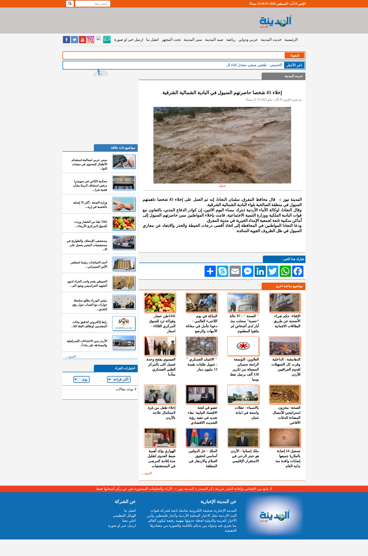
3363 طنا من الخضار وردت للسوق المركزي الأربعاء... (90, 224)
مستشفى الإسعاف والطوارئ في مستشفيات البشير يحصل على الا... (87, 245)
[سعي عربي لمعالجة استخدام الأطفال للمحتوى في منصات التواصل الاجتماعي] (123, 161)
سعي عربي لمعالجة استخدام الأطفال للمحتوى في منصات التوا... (89, 164)
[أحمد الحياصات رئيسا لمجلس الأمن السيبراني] (123, 264)
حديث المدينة (271, 40)
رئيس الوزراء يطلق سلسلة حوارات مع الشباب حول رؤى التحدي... (89, 305)
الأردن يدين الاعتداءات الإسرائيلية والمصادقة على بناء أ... (87, 343)
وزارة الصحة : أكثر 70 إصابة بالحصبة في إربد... (90, 205)
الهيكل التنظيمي (124, 515)
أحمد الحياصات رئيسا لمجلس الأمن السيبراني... (89, 264)
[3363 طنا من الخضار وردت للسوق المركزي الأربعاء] (123, 223)
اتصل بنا (152, 40)
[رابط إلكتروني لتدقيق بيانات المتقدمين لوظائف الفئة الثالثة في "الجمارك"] (123, 323)
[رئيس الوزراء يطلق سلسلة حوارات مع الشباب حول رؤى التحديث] (123, 302)
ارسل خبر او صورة (128, 40)
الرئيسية (291, 40)
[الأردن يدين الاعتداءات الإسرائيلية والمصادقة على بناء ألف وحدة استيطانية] (123, 342)
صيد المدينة (214, 40)
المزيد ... (146, 473)
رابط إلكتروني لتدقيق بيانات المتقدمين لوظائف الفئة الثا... (89, 324)
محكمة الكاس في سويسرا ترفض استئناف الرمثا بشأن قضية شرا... (90, 185)
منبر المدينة (193, 40)
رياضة (231, 40)
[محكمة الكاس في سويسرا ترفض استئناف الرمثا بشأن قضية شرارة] (123, 182)
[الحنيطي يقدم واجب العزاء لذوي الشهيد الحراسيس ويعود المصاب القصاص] (123, 283)
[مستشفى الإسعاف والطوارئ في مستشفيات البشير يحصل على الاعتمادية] (123, 242)
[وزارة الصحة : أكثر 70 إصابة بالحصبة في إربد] (123, 204)
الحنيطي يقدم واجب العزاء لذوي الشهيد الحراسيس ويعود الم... (87, 283)
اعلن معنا (129, 520)
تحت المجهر (171, 40)
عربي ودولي (248, 40)
